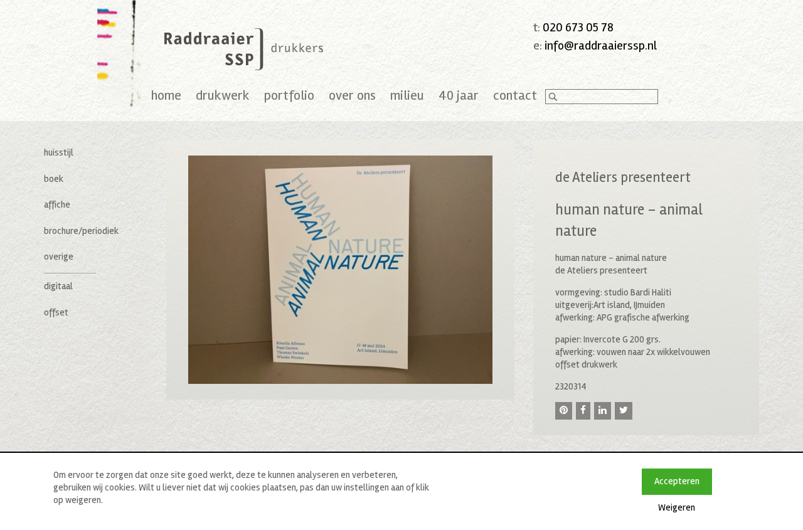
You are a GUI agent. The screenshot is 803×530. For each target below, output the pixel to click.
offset (56, 312)
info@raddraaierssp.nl (601, 45)
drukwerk (223, 95)
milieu (407, 95)
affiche (57, 204)
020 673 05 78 (578, 27)
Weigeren (676, 507)
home (166, 95)
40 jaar (459, 95)
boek (53, 178)
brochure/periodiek (81, 230)
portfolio (289, 95)
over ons (352, 95)
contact (515, 95)
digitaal (58, 286)
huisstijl (58, 152)
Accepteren (676, 481)
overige (58, 256)
